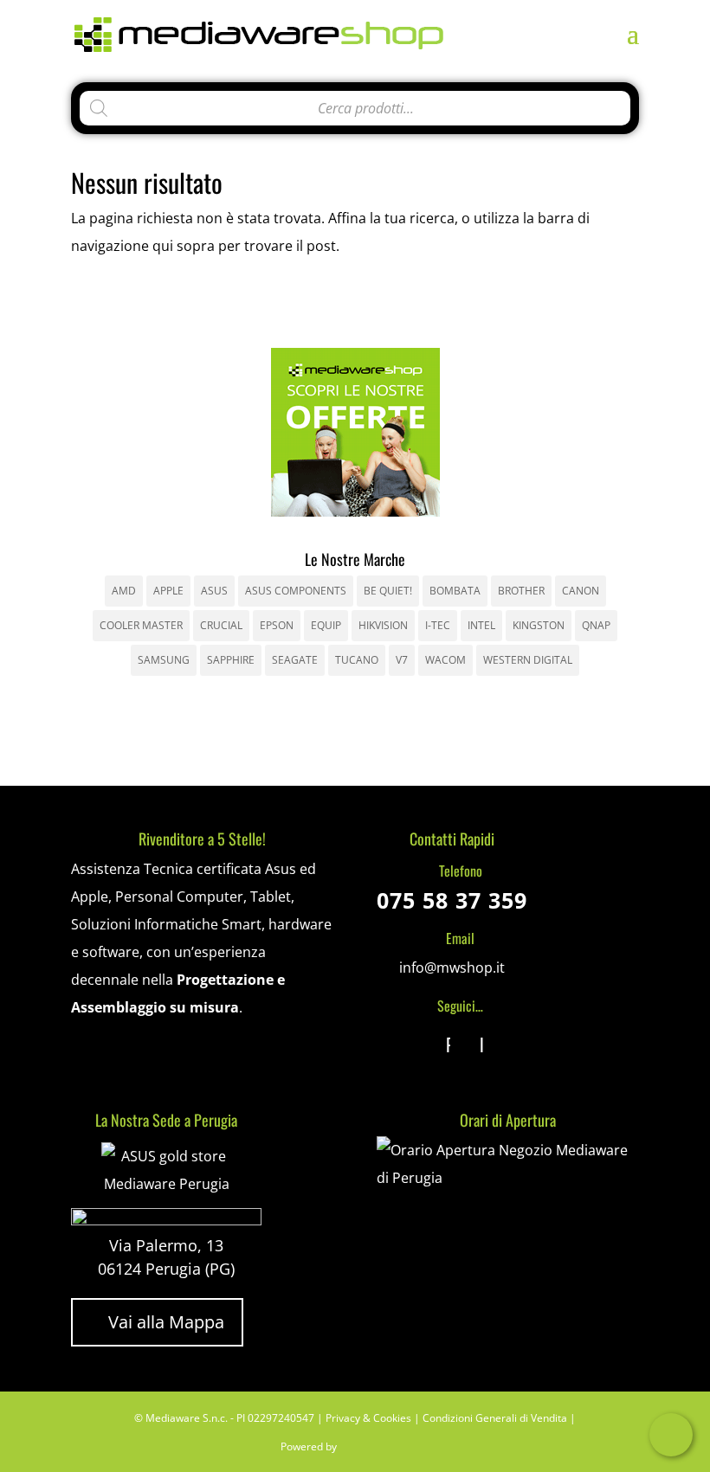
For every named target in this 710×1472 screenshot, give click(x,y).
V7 (402, 659)
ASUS (214, 590)
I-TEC (437, 625)
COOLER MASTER (141, 625)
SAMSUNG (164, 659)
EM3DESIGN (387, 1449)
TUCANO (356, 659)
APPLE (168, 590)
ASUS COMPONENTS (295, 590)
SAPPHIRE (231, 659)
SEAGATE (295, 659)
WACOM (445, 659)
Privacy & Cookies (368, 1418)
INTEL (481, 625)
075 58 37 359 (452, 900)
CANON (580, 590)
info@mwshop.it (452, 967)
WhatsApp (671, 1434)
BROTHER (521, 590)
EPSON (277, 625)
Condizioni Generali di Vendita (495, 1418)
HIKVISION (383, 625)
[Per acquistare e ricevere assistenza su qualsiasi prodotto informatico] (508, 1177)
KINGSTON (539, 625)
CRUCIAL (221, 625)
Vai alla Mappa (157, 1322)
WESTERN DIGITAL (527, 659)
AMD (124, 590)
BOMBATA (455, 590)
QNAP (596, 625)
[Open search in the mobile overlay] (355, 103)
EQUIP (326, 625)
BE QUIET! (388, 590)
